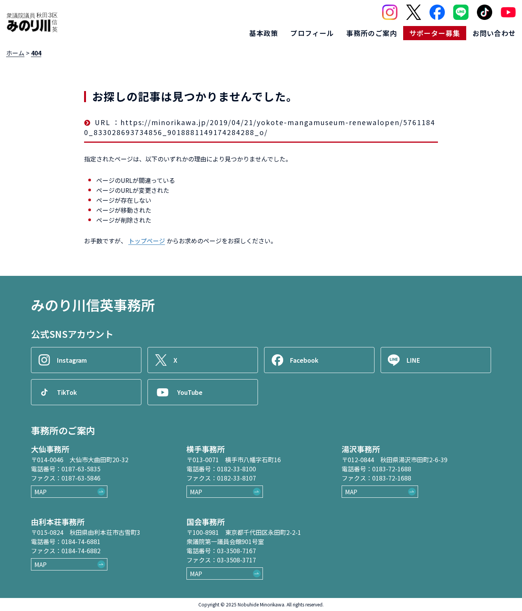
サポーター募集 (434, 33)
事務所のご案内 (371, 33)
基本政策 (263, 33)
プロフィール (312, 33)
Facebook (304, 360)
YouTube (190, 392)
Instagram (72, 360)
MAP (40, 491)
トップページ (146, 240)
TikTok (67, 392)
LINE (413, 360)
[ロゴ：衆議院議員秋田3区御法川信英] (32, 22)
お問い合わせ (494, 33)
